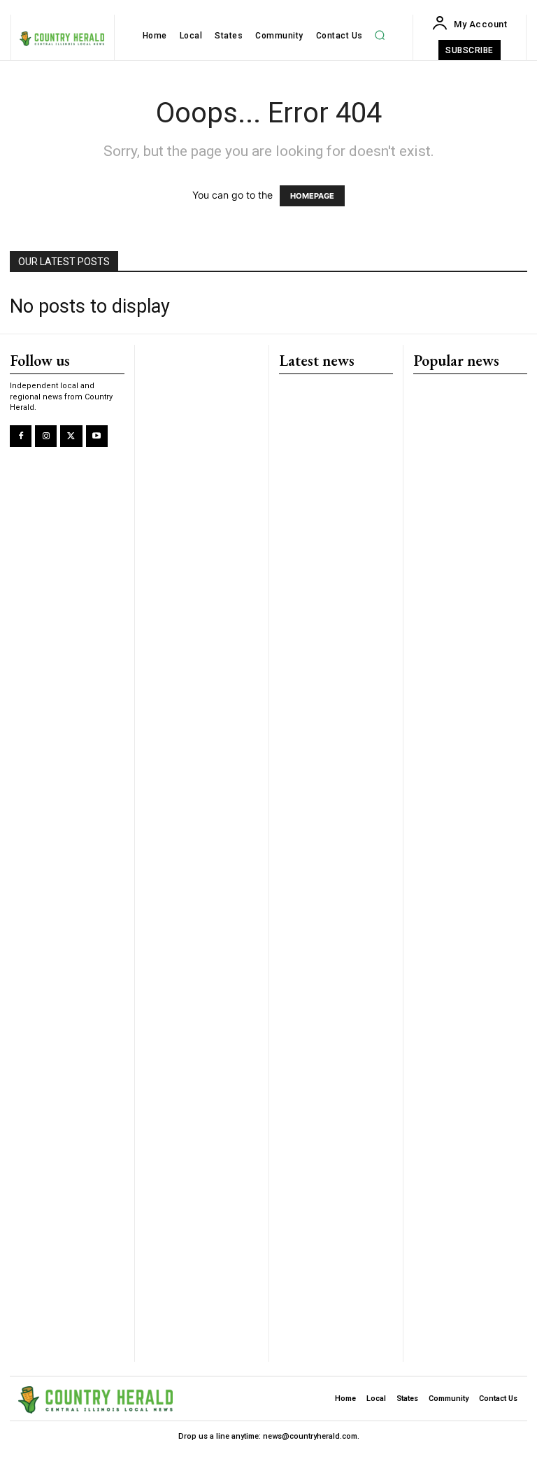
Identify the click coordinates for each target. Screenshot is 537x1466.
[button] (380, 36)
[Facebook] (20, 436)
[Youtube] (97, 436)
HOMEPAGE (312, 196)
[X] (71, 436)
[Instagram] (46, 436)
